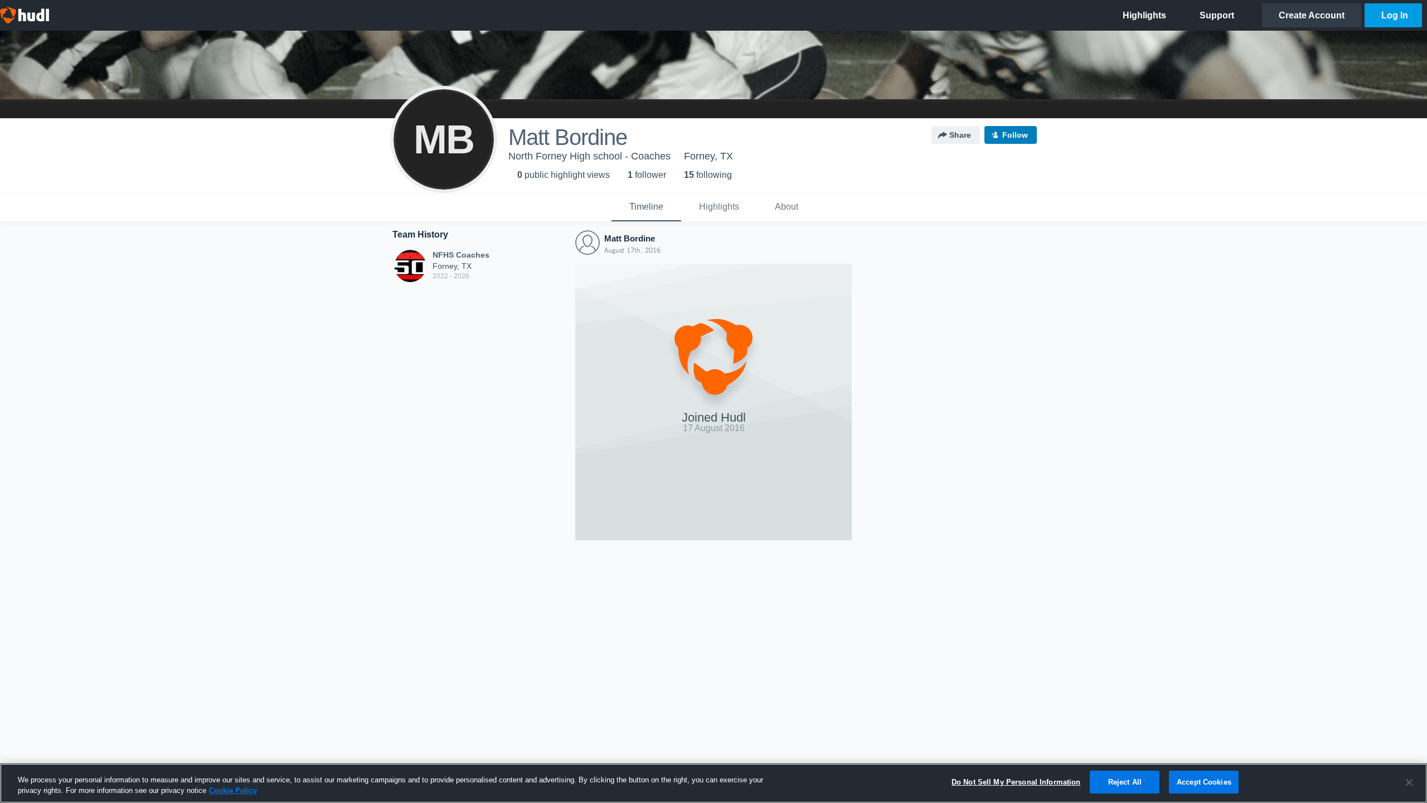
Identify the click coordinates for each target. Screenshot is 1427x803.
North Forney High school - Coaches (589, 156)
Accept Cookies (1204, 782)
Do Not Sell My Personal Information (1016, 782)
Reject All (1125, 782)
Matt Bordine (629, 238)
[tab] (646, 207)
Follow (1015, 134)
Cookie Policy (233, 791)
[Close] (1409, 782)
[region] (713, 783)
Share (960, 134)
